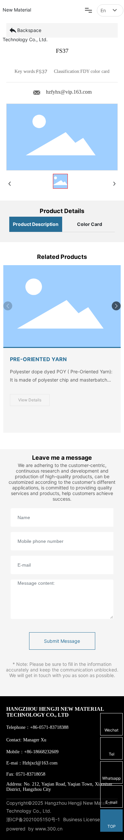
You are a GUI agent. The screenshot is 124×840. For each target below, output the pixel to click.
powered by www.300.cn (34, 828)
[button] (116, 305)
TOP (111, 826)
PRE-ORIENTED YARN (38, 359)
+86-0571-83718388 (49, 727)
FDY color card (94, 71)
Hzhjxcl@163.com (40, 763)
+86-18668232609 (41, 751)
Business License (81, 819)
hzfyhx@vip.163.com (69, 92)
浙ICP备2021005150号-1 (33, 819)
